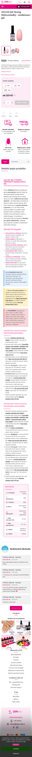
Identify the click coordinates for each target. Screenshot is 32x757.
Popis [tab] (5, 162)
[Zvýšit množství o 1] (12, 103)
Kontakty (16, 657)
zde (24, 741)
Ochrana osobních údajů (16, 668)
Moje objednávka (16, 655)
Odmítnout (16, 754)
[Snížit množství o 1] (4, 103)
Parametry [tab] (14, 162)
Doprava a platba (16, 663)
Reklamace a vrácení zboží (16, 670)
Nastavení (16, 744)
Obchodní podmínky (16, 665)
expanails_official (17, 727)
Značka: (26, 60)
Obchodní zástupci (16, 687)
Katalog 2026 (16, 685)
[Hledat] (29, 2)
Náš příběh (16, 696)
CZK (20, 2)
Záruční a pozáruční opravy (16, 673)
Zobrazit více (16, 608)
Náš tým (16, 699)
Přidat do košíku (22, 102)
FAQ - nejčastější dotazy (16, 682)
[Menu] (2, 6)
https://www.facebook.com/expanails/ (13, 727)
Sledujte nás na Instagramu (16, 619)
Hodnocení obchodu (20, 549)
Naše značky (16, 702)
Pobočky (16, 660)
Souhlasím (16, 749)
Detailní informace (6, 72)
